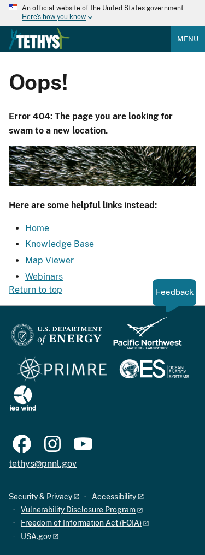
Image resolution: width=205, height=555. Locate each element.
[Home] (39, 39)
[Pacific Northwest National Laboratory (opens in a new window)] (143, 338)
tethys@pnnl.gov (43, 464)
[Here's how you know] (102, 13)
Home (37, 228)
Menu (187, 39)
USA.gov (36, 536)
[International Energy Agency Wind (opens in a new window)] (23, 398)
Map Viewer (49, 260)
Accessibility (114, 496)
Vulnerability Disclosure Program (78, 509)
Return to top (35, 290)
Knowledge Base (59, 244)
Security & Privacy (40, 496)
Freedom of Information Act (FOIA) (81, 522)
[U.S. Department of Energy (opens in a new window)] (56, 338)
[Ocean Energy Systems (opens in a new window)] (155, 369)
